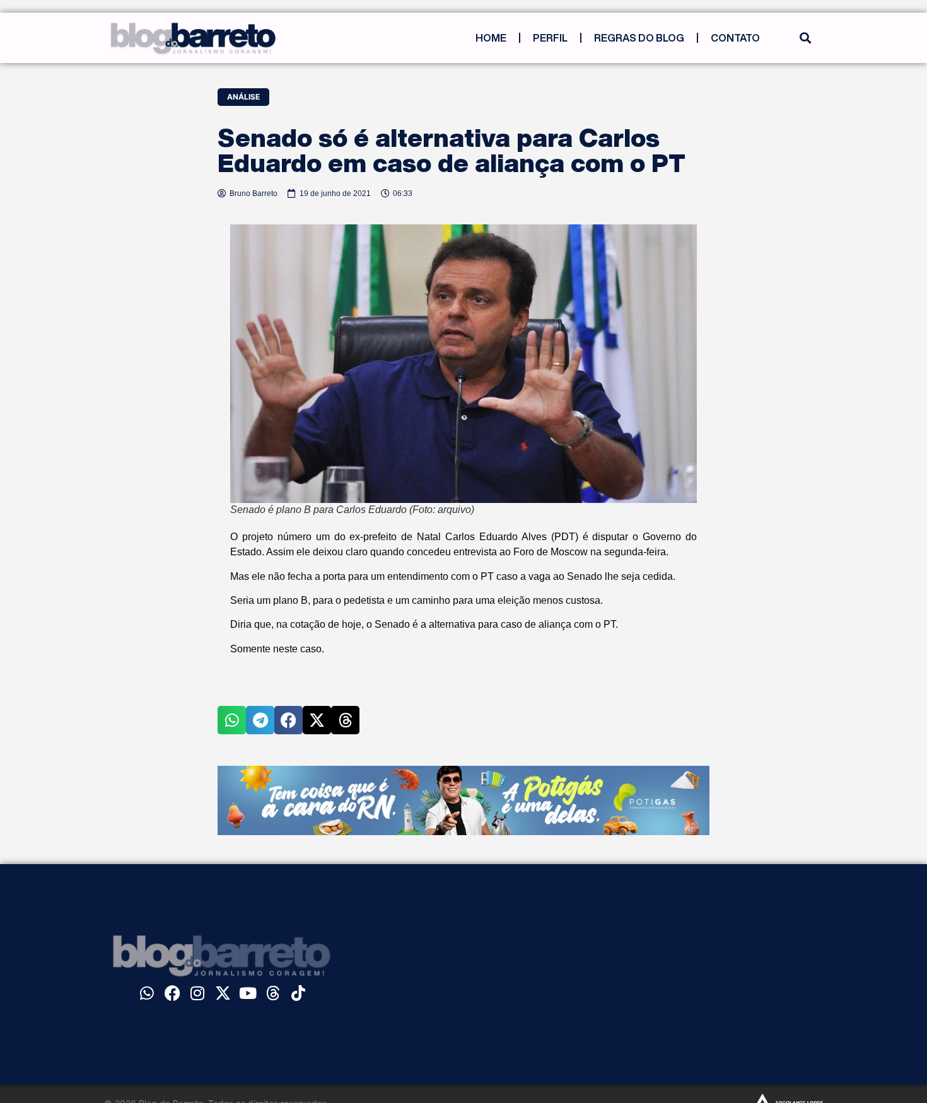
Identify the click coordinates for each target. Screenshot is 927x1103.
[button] (805, 38)
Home (490, 38)
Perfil (550, 38)
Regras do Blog (639, 38)
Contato (735, 38)
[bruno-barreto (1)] (463, 831)
